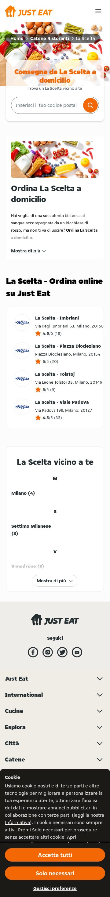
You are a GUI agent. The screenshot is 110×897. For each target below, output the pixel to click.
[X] (62, 652)
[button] (90, 105)
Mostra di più (25, 251)
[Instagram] (48, 652)
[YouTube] (77, 652)
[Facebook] (33, 652)
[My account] (98, 11)
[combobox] (46, 105)
